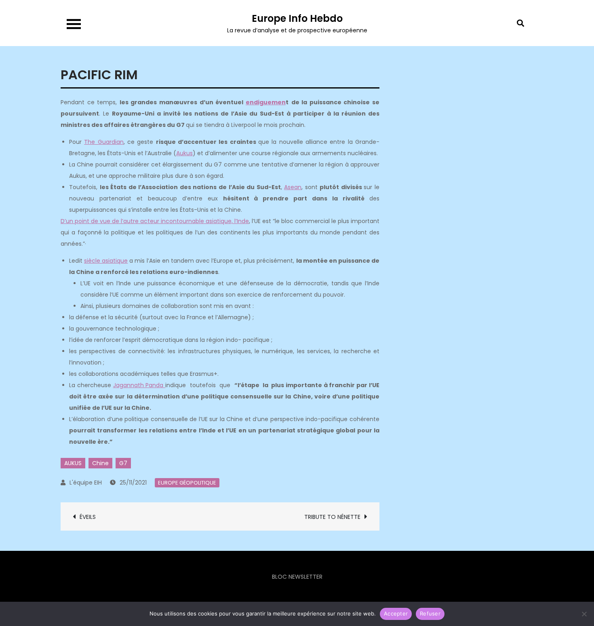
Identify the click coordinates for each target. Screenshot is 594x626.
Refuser (430, 613)
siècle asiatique (106, 261)
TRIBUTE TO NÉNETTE (332, 517)
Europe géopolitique (187, 483)
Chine (100, 463)
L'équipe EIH (86, 482)
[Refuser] (584, 614)
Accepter (396, 613)
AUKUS (73, 463)
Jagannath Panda (139, 385)
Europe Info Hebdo (297, 18)
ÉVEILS (88, 517)
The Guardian (103, 142)
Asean (292, 187)
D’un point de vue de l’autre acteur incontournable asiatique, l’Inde (155, 221)
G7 (123, 463)
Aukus (184, 153)
